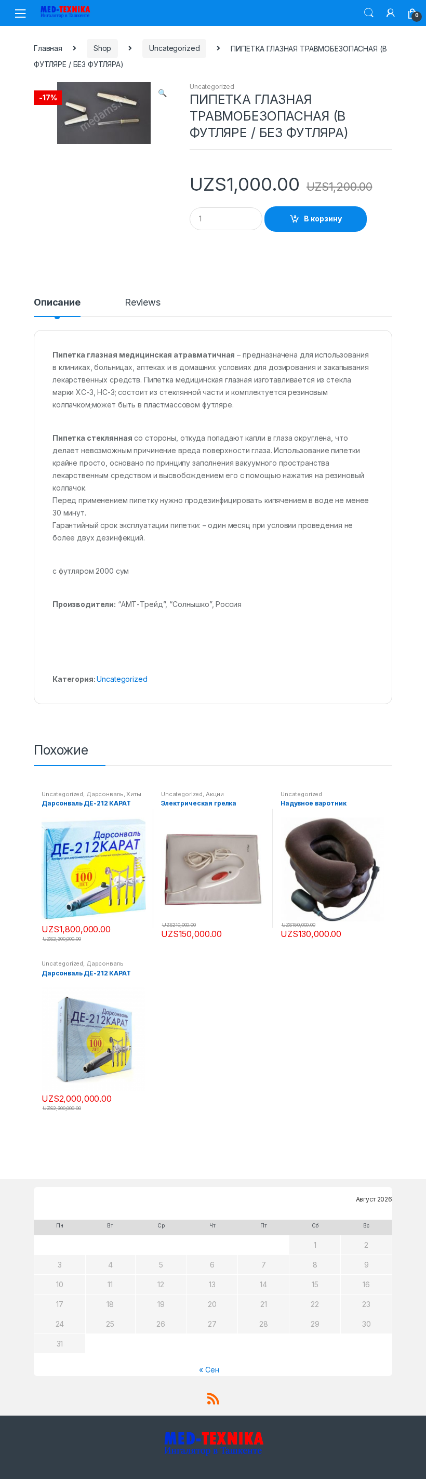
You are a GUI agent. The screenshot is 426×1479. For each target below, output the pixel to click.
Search (369, 13)
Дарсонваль (105, 794)
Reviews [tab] (143, 303)
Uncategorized (174, 48)
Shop (102, 48)
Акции (215, 794)
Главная (48, 48)
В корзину (323, 218)
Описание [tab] (57, 303)
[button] (162, 94)
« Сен (209, 1369)
